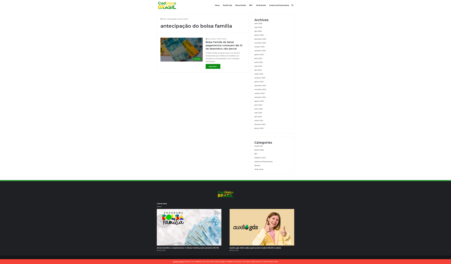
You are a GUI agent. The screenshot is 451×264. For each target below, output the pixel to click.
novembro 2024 (260, 89)
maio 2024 (258, 113)
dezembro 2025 (260, 39)
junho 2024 (258, 109)
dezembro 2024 (260, 85)
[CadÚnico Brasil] (167, 5)
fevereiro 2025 (259, 78)
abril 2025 (258, 70)
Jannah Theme (178, 261)
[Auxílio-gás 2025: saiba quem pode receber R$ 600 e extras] (262, 227)
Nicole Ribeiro (212, 39)
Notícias (257, 165)
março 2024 (258, 120)
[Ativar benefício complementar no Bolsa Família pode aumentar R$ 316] (189, 227)
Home (217, 5)
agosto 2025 (259, 54)
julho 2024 (258, 105)
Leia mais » (213, 66)
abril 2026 (258, 31)
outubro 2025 (259, 47)
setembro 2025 (260, 51)
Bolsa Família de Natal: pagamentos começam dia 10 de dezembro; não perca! (224, 45)
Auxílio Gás (227, 5)
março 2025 (258, 74)
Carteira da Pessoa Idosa (279, 5)
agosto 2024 (259, 101)
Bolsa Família (240, 5)
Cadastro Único (260, 158)
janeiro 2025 (259, 82)
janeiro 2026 (259, 35)
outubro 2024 (259, 93)
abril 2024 (258, 117)
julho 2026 (258, 23)
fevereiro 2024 (259, 124)
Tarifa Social (261, 5)
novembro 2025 (260, 43)
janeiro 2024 (259, 128)
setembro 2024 (260, 97)
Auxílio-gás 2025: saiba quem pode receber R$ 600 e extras (255, 248)
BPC (251, 5)
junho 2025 (258, 62)
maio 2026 (258, 27)
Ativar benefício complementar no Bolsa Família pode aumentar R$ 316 (188, 248)
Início (164, 19)
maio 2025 (258, 66)
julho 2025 (258, 58)
